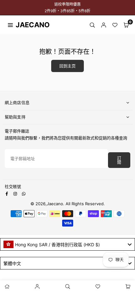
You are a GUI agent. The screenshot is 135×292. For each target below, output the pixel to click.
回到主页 (67, 66)
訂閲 (119, 160)
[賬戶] (103, 24)
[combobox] (67, 244)
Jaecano (27, 24)
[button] (126, 24)
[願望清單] (115, 24)
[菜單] (10, 24)
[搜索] (92, 24)
